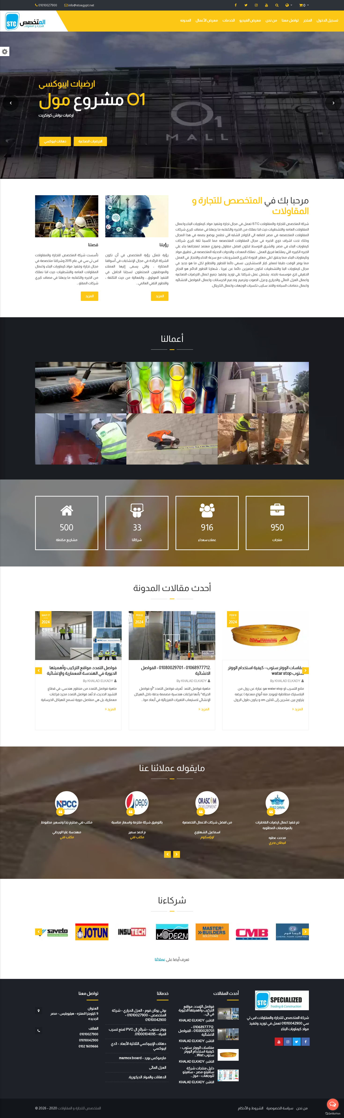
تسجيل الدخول (327, 20)
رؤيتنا (164, 244)
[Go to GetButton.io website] (332, 1113)
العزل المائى (157, 1067)
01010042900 (88, 1040)
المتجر (307, 20)
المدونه (185, 20)
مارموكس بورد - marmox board (142, 1058)
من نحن (271, 20)
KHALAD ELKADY (100, 681)
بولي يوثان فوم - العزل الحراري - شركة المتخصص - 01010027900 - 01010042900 (139, 1015)
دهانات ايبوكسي (55, 141)
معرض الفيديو (250, 20)
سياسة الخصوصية (279, 1108)
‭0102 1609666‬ (88, 1046)
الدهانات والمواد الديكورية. (147, 1077)
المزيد (160, 296)
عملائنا (160, 959)
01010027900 (89, 1034)
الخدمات (229, 20)
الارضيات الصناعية (90, 141)
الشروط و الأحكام (250, 1108)
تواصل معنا (290, 20)
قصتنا (93, 244)
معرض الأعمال (207, 20)
